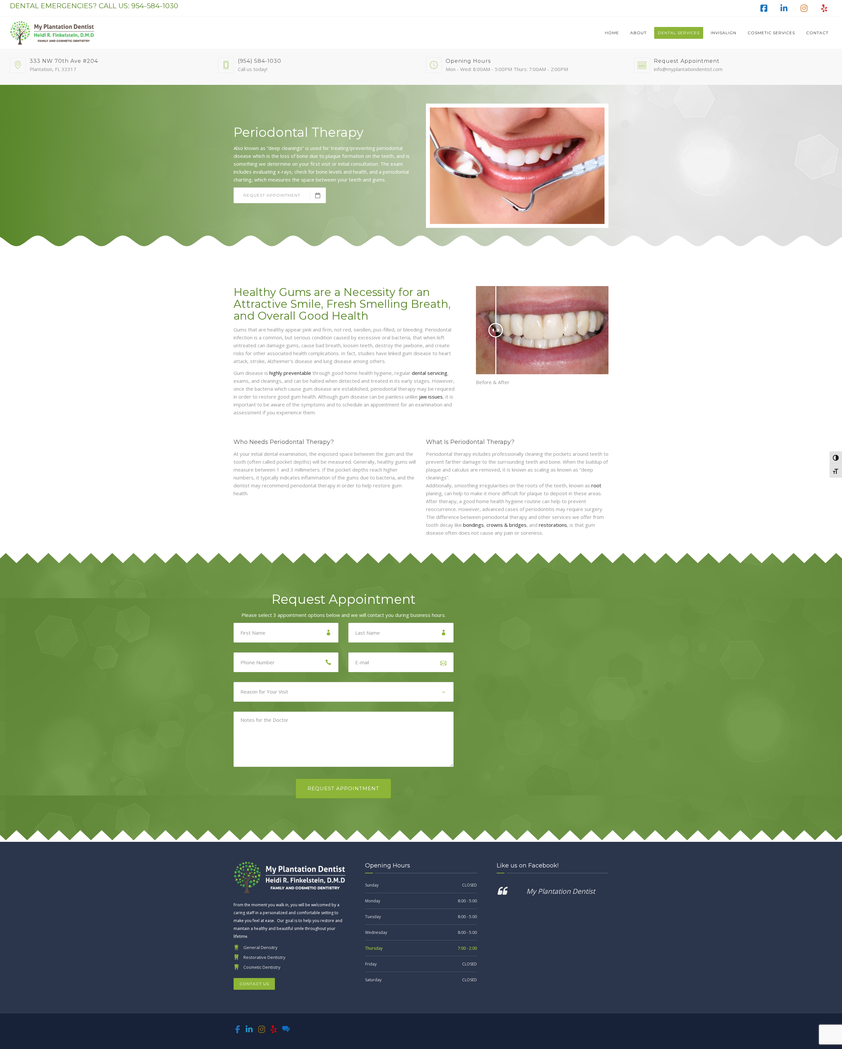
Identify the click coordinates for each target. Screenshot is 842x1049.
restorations (553, 525)
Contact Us (254, 983)
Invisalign (723, 32)
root (596, 485)
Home (612, 32)
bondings (473, 525)
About (638, 32)
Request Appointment (271, 195)
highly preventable (290, 373)
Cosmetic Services (771, 32)
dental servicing (429, 373)
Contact (817, 32)
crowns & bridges (506, 525)
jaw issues (431, 396)
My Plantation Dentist (560, 891)
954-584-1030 (154, 6)
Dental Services (679, 32)
